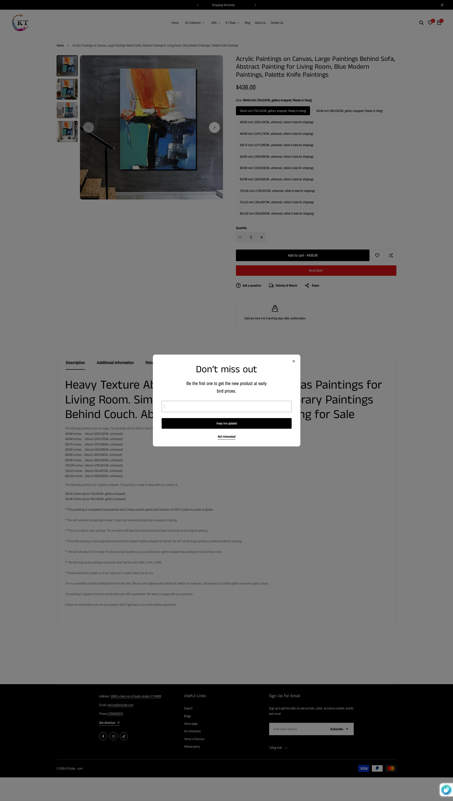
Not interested (226, 437)
